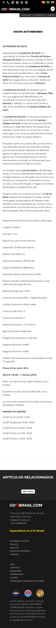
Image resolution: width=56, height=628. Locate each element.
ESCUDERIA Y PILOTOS (19, 541)
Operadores (26, 15)
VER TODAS (28, 491)
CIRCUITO (14, 544)
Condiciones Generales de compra (27, 581)
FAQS (12, 564)
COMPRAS (14, 554)
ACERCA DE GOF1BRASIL (20, 551)
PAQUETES (14, 547)
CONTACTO (15, 567)
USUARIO (14, 577)
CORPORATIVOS (16, 574)
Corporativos (39, 15)
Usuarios (50, 15)
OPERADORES (16, 571)
